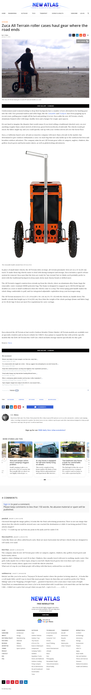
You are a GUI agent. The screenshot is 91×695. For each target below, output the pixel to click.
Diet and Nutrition (81, 656)
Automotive (64, 635)
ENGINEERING (12, 13)
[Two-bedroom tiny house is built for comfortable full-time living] (72, 449)
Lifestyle (48, 651)
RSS (3, 656)
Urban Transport (66, 646)
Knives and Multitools (38, 659)
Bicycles (63, 638)
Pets (47, 656)
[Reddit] (80, 35)
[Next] (86, 459)
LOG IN (82, 13)
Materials (19, 640)
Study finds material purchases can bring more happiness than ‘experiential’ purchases (24, 368)
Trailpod (62, 113)
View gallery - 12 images (45, 106)
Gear (33, 633)
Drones (48, 640)
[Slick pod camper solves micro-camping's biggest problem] (19, 449)
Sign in (7, 504)
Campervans (35, 648)
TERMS (4, 648)
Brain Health (79, 653)
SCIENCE (78, 633)
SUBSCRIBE (74, 13)
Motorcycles (64, 643)
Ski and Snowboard (37, 669)
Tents (33, 674)
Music (48, 653)
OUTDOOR (24, 13)
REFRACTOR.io (80, 630)
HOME (4, 13)
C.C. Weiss (14, 415)
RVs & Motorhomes (37, 666)
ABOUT (4, 635)
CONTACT (5, 653)
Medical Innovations (82, 664)
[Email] (88, 35)
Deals (48, 669)
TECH (33, 13)
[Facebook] (70, 35)
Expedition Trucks (37, 656)
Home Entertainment (52, 648)
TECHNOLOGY (50, 630)
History (48, 646)
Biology (78, 640)
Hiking (41, 399)
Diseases (78, 661)
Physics (78, 646)
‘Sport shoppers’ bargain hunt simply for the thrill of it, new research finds (21, 383)
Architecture (20, 633)
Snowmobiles (35, 671)
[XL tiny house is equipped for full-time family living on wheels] (45, 449)
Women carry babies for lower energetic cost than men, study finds (19, 359)
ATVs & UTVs (35, 643)
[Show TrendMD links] (88, 390)
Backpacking (52, 399)
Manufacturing (21, 638)
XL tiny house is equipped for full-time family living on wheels (45, 462)
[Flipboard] (84, 35)
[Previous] (4, 459)
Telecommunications (52, 664)
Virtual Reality (50, 666)
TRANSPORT (43, 13)
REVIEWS (4, 643)
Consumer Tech (51, 638)
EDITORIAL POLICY (7, 638)
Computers (49, 635)
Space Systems (21, 648)
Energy (19, 635)
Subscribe (45, 615)
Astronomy (79, 638)
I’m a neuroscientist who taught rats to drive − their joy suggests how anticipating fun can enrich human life (29, 364)
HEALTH (78, 648)
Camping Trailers (13, 444)
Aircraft (63, 633)
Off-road (32, 399)
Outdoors (5, 22)
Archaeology (79, 635)
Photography (50, 659)
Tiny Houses (38, 444)
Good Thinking (50, 643)
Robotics (19, 646)
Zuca (10, 343)
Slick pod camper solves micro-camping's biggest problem (18, 462)
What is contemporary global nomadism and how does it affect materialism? (21, 378)
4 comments (42, 407)
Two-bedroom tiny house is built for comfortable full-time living (71, 462)
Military (19, 643)
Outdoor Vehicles (36, 635)
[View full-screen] (87, 41)
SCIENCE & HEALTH (57, 13)
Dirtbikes (34, 653)
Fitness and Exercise (82, 659)
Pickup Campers (36, 664)
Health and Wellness (82, 666)
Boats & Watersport (37, 646)
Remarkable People (52, 661)
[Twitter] (73, 35)
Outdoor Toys (36, 638)
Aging (77, 651)
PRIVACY (4, 651)
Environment (79, 643)
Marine (63, 640)
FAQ (3, 659)
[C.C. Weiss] (5, 417)
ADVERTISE (5, 646)
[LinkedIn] (77, 35)
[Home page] (45, 5)
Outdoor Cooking (37, 661)
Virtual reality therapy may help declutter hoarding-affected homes (19, 373)
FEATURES (5, 640)
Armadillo (52, 113)
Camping (21, 399)
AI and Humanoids (51, 633)
